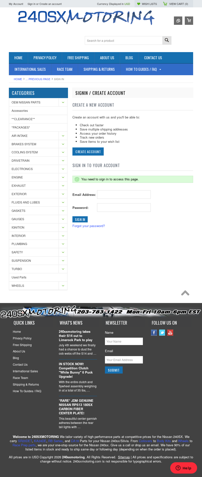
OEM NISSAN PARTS (26, 102)
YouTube (170, 333)
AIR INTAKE (20, 135)
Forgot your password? (88, 225)
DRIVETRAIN (21, 160)
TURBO (17, 269)
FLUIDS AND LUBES (26, 202)
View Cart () (178, 4)
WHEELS (18, 285)
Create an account (50, 4)
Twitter (162, 333)
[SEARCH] (166, 40)
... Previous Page (38, 79)
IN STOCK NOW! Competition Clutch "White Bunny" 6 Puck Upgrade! (76, 370)
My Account (16, 4)
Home (18, 79)
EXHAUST (19, 185)
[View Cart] (189, 20)
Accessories (20, 110)
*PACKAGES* (21, 127)
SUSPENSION (21, 260)
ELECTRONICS (22, 169)
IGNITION (18, 227)
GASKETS (18, 210)
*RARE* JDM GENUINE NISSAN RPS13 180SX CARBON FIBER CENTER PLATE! (76, 407)
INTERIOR (19, 235)
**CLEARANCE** (23, 119)
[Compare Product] (178, 20)
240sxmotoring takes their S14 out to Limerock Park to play (75, 336)
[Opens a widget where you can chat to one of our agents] (183, 468)
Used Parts (19, 277)
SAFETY (17, 252)
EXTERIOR (19, 194)
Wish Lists (149, 4)
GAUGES (18, 219)
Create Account (88, 151)
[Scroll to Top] (186, 294)
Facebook (154, 333)
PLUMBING (19, 244)
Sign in (31, 4)
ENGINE (17, 177)
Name (109, 332)
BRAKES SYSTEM (24, 144)
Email (109, 350)
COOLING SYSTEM (25, 152)
